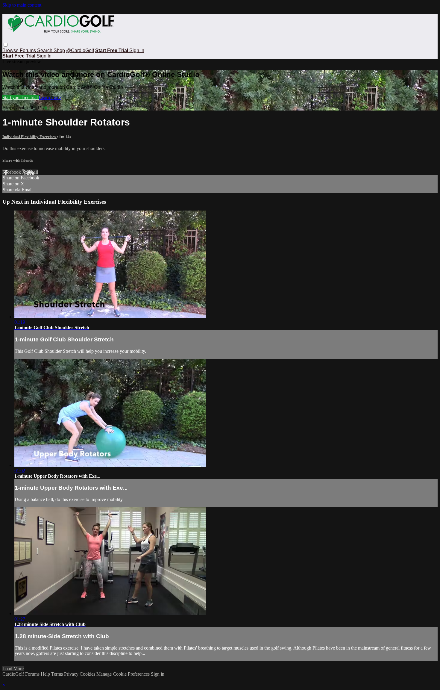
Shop (59, 50)
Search (45, 50)
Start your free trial (20, 97)
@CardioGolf (80, 50)
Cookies (88, 674)
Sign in (136, 50)
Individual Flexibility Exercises (29, 136)
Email (32, 172)
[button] (5, 45)
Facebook (12, 172)
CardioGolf (13, 674)
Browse (11, 50)
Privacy (72, 674)
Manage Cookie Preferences (123, 674)
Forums (28, 50)
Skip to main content (21, 4)
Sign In (44, 55)
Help (46, 674)
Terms (57, 674)
